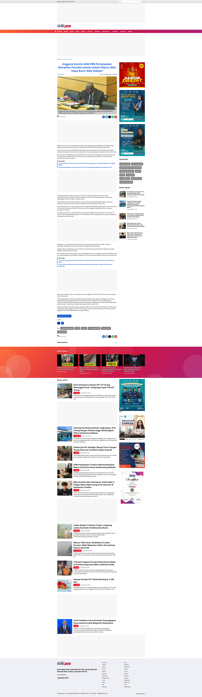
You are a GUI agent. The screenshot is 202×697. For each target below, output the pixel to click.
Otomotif (123, 31)
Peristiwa (76, 393)
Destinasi (126, 664)
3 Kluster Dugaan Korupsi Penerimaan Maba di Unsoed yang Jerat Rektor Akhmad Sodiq (94, 563)
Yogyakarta (77, 436)
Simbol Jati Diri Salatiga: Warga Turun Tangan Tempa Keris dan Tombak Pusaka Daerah (135, 215)
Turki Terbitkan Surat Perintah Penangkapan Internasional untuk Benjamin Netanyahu (94, 621)
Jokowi (84, 328)
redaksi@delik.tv (62, 675)
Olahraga (97, 31)
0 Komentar (62, 117)
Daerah (66, 31)
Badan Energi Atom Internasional (130, 168)
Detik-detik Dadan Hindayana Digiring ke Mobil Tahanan (66, 368)
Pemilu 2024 (106, 328)
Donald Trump (136, 178)
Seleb (103, 680)
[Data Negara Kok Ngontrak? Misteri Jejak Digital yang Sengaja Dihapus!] (134, 360)
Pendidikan (127, 680)
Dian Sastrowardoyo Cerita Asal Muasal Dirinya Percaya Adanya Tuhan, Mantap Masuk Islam (86, 261)
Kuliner (126, 669)
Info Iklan (93, 693)
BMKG (138, 171)
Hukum (83, 31)
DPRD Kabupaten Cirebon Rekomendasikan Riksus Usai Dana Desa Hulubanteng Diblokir (136, 225)
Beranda (59, 59)
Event (103, 682)
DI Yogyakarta (125, 178)
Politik (77, 31)
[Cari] (142, 1)
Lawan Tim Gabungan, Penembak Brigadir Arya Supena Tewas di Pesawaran (112, 369)
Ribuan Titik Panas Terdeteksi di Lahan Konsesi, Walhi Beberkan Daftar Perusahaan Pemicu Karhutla (94, 545)
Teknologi (126, 682)
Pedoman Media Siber (73, 693)
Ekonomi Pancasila (126, 182)
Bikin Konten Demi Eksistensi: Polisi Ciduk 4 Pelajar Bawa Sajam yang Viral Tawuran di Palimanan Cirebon (135, 235)
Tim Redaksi (60, 74)
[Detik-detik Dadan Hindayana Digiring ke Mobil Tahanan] (67, 360)
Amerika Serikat (137, 164)
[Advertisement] (101, 14)
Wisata (126, 673)
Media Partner (85, 693)
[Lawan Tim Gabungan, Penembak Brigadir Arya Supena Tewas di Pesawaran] (112, 360)
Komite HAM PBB (94, 328)
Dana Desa (130, 175)
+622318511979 (62, 678)
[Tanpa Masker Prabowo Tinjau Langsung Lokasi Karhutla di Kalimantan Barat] (64, 531)
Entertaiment (105, 31)
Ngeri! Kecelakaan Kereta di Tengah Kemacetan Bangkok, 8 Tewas (89, 369)
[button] (106, 31)
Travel (125, 671)
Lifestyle (115, 31)
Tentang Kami (61, 693)
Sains (125, 684)
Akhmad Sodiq (125, 164)
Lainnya (130, 31)
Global (70, 59)
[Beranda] (55, 31)
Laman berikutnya (63, 316)
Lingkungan (77, 550)
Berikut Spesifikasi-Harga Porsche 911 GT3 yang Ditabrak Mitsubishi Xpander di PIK (85, 167)
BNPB (122, 175)
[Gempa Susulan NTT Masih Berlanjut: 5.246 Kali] (64, 585)
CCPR (77, 328)
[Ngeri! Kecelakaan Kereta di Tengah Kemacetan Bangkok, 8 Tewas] (90, 360)
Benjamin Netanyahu (127, 171)
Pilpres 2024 (62, 332)
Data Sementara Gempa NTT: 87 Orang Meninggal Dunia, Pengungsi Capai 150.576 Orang (135, 193)
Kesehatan (127, 667)
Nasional (59, 31)
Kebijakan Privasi (102, 693)
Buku (125, 662)
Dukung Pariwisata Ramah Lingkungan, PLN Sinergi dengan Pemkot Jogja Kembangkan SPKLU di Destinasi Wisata (135, 204)
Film (103, 684)
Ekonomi (90, 31)
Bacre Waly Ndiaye (66, 328)
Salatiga (76, 453)
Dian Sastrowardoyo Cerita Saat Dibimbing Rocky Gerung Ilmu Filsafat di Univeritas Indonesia (85, 265)
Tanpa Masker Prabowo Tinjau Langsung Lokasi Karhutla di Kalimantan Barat (92, 526)
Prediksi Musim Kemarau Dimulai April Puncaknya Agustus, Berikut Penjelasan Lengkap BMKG (86, 164)
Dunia (71, 31)
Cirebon (76, 470)
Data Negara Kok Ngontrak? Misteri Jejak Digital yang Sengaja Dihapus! (133, 369)
